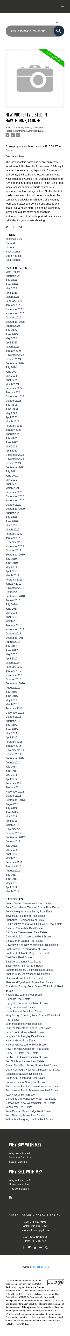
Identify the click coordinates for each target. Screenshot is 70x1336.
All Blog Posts (14, 239)
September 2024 (15, 363)
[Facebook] (23, 1247)
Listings (10, 247)
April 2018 (11, 617)
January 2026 (13, 305)
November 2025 (15, 313)
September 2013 (15, 800)
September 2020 (15, 508)
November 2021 (15, 459)
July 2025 (11, 330)
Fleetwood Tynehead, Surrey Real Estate (29, 982)
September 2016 (15, 683)
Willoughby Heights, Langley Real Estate (29, 1119)
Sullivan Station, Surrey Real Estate (26, 1082)
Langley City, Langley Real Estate (25, 1036)
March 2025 (12, 346)
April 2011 (11, 887)
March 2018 (12, 621)
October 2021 (13, 463)
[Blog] (46, 1247)
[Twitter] (29, 1247)
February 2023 (14, 425)
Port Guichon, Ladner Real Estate (25, 1061)
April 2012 (11, 854)
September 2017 (15, 637)
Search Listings (18, 1161)
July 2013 (11, 808)
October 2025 (13, 317)
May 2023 (11, 413)
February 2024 (14, 388)
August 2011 (13, 870)
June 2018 (12, 608)
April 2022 (11, 450)
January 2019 (13, 583)
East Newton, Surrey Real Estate (24, 965)
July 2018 (11, 604)
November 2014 (15, 750)
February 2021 (14, 492)
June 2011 (12, 879)
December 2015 (15, 712)
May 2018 (11, 612)
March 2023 (12, 421)
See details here (15, 156)
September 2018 (15, 596)
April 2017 (11, 658)
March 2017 (12, 662)
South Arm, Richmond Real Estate (25, 1078)
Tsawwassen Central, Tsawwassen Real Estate (33, 1086)
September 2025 (15, 321)
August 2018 (13, 600)
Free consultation (19, 1188)
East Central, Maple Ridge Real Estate (28, 953)
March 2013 (12, 825)
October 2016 (13, 679)
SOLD (62, 22)
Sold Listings (13, 259)
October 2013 (13, 795)
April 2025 (11, 342)
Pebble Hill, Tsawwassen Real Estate (27, 1057)
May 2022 (11, 446)
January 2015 (13, 745)
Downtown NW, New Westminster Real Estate (32, 944)
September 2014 (15, 758)
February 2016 (14, 708)
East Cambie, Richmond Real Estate (27, 949)
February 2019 (14, 579)
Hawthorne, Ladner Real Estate (29, 131)
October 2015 (13, 716)
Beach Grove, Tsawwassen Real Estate (28, 903)
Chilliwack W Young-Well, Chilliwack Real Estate (34, 924)
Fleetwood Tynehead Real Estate (25, 978)
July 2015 (11, 725)
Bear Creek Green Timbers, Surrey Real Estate (33, 907)
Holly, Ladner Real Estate (20, 1007)
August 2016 (13, 687)
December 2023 (15, 396)
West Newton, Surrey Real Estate (25, 1115)
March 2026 (12, 296)
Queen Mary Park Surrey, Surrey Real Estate (31, 1065)
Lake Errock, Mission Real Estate (25, 1032)
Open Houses (13, 255)
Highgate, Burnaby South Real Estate (27, 1003)
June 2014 (12, 770)
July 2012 (11, 845)
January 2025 (13, 350)
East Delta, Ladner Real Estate (23, 961)
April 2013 (11, 820)
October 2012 (13, 833)
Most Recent (13, 272)
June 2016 (12, 696)
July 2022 (11, 438)
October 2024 (13, 359)
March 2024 (12, 384)
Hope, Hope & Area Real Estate (24, 1011)
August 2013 (13, 804)
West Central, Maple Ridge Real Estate (28, 1111)
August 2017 (13, 641)
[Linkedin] (40, 1247)
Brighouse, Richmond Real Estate (25, 920)
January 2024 (13, 392)
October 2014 (13, 754)
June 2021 (12, 475)
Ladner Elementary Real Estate (24, 1023)
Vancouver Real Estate (19, 1107)
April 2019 (11, 571)
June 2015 (12, 729)
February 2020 (14, 533)
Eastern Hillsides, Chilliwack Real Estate (29, 969)
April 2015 (11, 737)
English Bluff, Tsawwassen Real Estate (28, 974)
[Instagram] (35, 1247)
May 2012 (11, 849)
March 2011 (12, 891)
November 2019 (15, 546)
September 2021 (15, 467)
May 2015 (11, 733)
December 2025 (15, 309)
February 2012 (14, 862)
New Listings (13, 251)
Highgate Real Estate (18, 999)
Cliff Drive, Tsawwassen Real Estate (26, 932)
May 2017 (11, 654)
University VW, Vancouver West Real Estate (31, 1098)
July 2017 (11, 646)
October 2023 (13, 400)
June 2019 (12, 563)
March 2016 (12, 704)
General (10, 243)
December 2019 (15, 542)
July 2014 (11, 766)
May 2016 (11, 700)
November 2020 (15, 500)
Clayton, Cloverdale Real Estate (24, 928)
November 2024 (15, 355)
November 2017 (15, 629)
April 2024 (11, 380)
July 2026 (11, 280)
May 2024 (11, 375)
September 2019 (15, 554)
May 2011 (11, 883)
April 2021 (11, 484)
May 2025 (11, 338)
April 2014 (11, 779)
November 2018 (15, 588)
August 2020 (13, 513)
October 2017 (13, 633)
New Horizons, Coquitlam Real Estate (27, 1048)
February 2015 (14, 741)
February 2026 (14, 301)
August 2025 (13, 325)
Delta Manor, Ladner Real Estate (24, 940)
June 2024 (12, 371)
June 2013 (12, 812)
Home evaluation (19, 1184)
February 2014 (14, 783)
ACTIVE (49, 22)
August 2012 (13, 841)
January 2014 (13, 787)
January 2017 (13, 671)
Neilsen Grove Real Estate (21, 1040)
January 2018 (13, 625)
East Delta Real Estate (19, 957)
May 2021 (11, 479)
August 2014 (13, 762)
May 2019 (11, 567)
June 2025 (12, 334)
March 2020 (12, 529)
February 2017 (14, 666)
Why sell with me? (19, 1180)
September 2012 (15, 837)
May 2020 (11, 525)
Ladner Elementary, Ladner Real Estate (28, 1028)
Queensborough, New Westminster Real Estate (33, 1069)
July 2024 (11, 367)
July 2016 (11, 692)
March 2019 (12, 575)
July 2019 (11, 558)
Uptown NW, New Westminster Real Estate (30, 1103)
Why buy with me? (19, 1153)
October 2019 (13, 550)
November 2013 (15, 791)
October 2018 (13, 592)
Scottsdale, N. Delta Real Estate (24, 1073)
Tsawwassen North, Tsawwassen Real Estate (32, 1090)
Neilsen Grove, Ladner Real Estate (26, 1044)
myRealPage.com (41, 1267)
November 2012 (15, 829)
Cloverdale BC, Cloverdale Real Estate (28, 936)
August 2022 (13, 434)
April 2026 (11, 292)
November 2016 (15, 675)
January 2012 (13, 866)
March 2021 (12, 488)
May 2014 (11, 775)
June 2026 (12, 284)
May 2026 (11, 288)
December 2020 (15, 496)
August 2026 (13, 276)
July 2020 (11, 517)
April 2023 (11, 417)
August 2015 (13, 721)
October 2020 (13, 504)
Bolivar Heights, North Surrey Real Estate (29, 911)
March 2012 (12, 858)
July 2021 (11, 471)
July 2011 (11, 874)
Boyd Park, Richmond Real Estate (25, 915)
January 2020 (13, 538)
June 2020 (12, 521)
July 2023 (11, 405)
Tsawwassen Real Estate (20, 1094)
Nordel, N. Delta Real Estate (22, 1053)
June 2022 (12, 442)
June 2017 (12, 650)
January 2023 (13, 429)
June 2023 (12, 409)
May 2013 (11, 816)
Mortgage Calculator (20, 1157)
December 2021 (15, 454)
